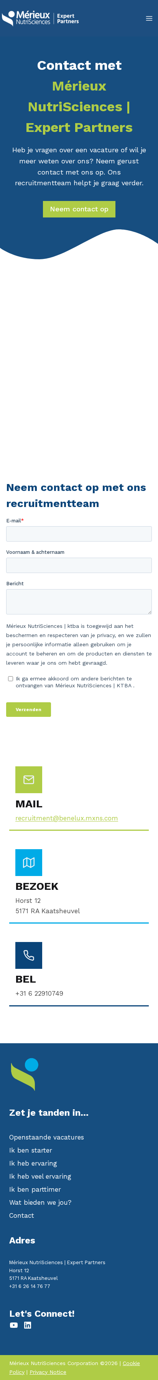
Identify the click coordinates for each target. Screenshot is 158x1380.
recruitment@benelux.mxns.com (66, 818)
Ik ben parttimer (35, 1189)
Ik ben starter (30, 1150)
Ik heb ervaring (33, 1163)
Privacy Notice (48, 1372)
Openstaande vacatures (46, 1137)
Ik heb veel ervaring (40, 1176)
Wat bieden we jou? (40, 1202)
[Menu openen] (149, 18)
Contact (21, 1215)
